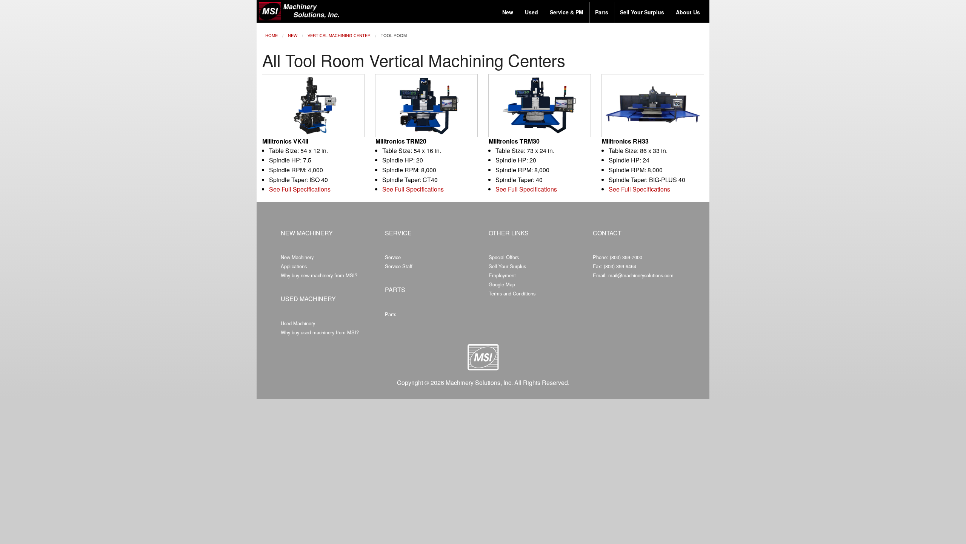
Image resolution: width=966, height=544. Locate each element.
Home (271, 35)
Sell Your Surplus (507, 266)
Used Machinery (298, 323)
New (292, 35)
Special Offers (504, 257)
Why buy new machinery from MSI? (319, 275)
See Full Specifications (300, 189)
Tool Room (394, 35)
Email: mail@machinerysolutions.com (633, 275)
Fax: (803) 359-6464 (614, 266)
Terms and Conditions (512, 293)
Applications (294, 266)
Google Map (502, 284)
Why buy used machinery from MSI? (320, 332)
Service (393, 257)
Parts (390, 314)
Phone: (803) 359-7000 (617, 257)
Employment (502, 275)
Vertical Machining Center (339, 35)
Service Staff (398, 266)
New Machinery (297, 257)
